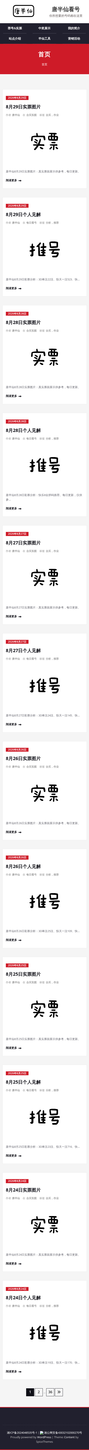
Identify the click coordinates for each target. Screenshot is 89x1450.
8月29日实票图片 (23, 107)
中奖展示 (44, 28)
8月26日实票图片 (23, 758)
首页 (44, 64)
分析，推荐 (52, 222)
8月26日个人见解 (23, 866)
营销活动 (74, 38)
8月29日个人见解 (23, 214)
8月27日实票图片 (23, 543)
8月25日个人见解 (23, 1082)
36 (50, 1392)
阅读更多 (11, 180)
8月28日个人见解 (23, 430)
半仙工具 (44, 38)
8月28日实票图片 (23, 322)
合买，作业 (52, 115)
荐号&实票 (15, 28)
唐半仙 (16, 115)
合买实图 (31, 115)
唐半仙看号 (66, 9)
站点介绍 (15, 38)
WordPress (44, 1437)
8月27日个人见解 (23, 650)
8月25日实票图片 (23, 974)
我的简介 (74, 28)
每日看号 (31, 222)
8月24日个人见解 (23, 1298)
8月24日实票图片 (23, 1190)
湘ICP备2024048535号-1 (22, 1433)
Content (69, 1437)
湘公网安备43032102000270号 (63, 1433)
